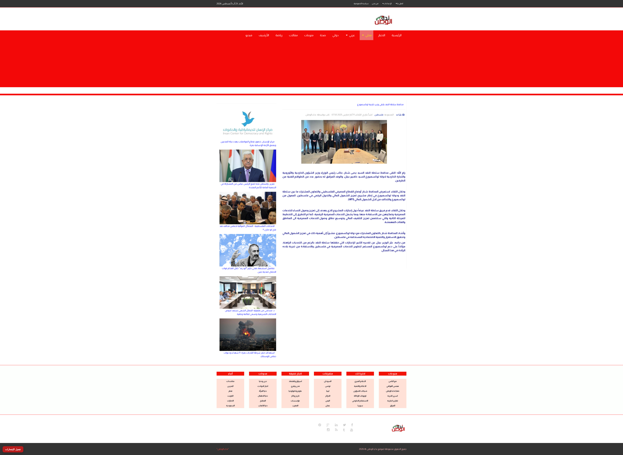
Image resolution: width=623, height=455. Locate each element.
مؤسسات (295, 401)
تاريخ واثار (295, 396)
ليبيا (327, 391)
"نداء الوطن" (223, 449)
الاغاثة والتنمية (360, 386)
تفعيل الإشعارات (13, 449)
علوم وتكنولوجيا (295, 391)
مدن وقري (295, 386)
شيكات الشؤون (360, 391)
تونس (327, 386)
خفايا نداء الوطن (392, 391)
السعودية (230, 405)
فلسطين (378, 114)
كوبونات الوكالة (360, 396)
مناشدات (230, 381)
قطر (230, 391)
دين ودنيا (263, 381)
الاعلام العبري (360, 381)
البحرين (230, 386)
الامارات (230, 401)
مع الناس (393, 381)
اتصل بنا (400, 3)
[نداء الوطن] (398, 428)
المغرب (295, 405)
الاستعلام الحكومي (360, 401)
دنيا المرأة (263, 391)
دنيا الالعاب (263, 405)
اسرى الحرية (392, 396)
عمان (327, 405)
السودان (327, 381)
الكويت (230, 396)
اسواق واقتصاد (295, 381)
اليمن (327, 401)
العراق (392, 405)
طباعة (399, 115)
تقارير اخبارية (392, 401)
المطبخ (263, 401)
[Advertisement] (311, 64)
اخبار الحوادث (262, 386)
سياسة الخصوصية (361, 3)
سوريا (360, 405)
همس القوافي (392, 386)
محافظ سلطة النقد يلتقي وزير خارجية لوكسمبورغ (380, 104)
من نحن (375, 3)
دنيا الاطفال (263, 396)
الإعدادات (388, 3)
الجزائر (327, 396)
